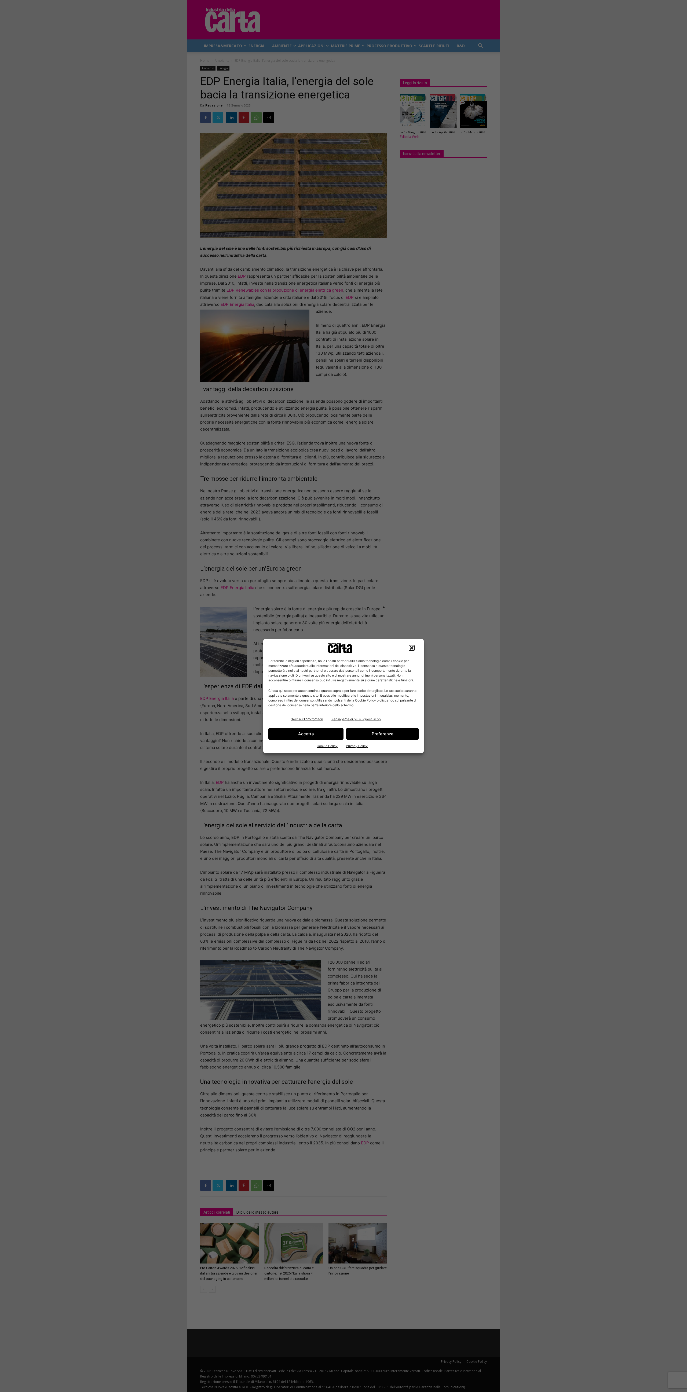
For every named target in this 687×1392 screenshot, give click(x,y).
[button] (411, 648)
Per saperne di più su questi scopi (356, 719)
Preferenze (382, 733)
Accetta (306, 733)
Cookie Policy (327, 746)
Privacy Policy (357, 746)
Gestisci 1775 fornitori (307, 719)
